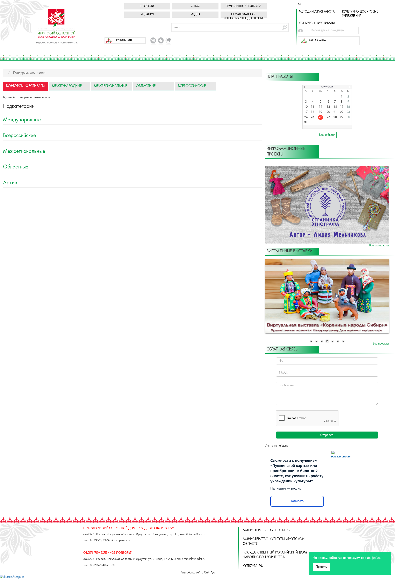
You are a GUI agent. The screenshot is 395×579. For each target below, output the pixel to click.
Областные (146, 86)
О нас (195, 6)
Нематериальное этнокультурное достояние (243, 16)
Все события (327, 135)
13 (328, 107)
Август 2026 (327, 87)
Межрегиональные (110, 86)
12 (320, 107)
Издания (147, 14)
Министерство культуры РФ (266, 530)
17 (306, 112)
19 (320, 112)
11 (312, 107)
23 (348, 112)
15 (341, 107)
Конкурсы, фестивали (317, 23)
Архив (10, 183)
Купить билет (125, 40)
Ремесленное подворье (243, 6)
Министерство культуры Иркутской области (273, 541)
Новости (147, 6)
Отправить (327, 435)
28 (335, 117)
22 (341, 112)
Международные (67, 86)
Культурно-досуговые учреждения (360, 14)
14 (335, 107)
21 (335, 112)
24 (306, 117)
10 (306, 107)
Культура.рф (253, 566)
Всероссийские (192, 86)
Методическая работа (317, 11)
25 (312, 117)
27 (328, 117)
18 (312, 112)
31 (306, 122)
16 (348, 107)
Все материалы (379, 245)
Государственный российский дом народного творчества (275, 555)
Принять (321, 567)
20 (328, 112)
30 (348, 117)
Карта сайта (317, 40)
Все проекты (381, 343)
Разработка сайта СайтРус (198, 572)
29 (341, 117)
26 (320, 117)
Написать (297, 501)
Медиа (195, 14)
